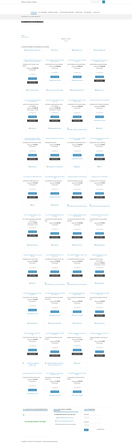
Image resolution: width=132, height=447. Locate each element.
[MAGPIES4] (94, 135)
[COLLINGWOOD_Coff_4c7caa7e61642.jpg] (49, 290)
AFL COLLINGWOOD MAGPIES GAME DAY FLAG (99, 294)
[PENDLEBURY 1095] (71, 57)
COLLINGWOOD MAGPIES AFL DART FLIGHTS (55, 334)
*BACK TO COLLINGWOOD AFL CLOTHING (32, 21)
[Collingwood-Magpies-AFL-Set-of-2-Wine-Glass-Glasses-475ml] (49, 370)
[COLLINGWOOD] (71, 330)
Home (29, 16)
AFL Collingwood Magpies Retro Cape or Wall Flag (99, 139)
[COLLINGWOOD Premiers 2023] (27, 57)
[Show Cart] (108, 2)
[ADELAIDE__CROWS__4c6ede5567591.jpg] (71, 135)
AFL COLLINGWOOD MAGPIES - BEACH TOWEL (77, 294)
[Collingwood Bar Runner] (49, 135)
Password (86, 422)
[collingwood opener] (27, 252)
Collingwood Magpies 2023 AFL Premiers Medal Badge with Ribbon (32, 139)
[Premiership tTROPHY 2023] (71, 97)
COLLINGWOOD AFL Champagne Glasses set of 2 (54, 374)
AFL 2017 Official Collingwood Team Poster (32, 215)
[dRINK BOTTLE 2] (94, 97)
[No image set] (49, 252)
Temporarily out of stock (55, 80)
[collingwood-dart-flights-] (49, 330)
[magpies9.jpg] (27, 173)
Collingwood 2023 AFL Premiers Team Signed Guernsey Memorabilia (32, 61)
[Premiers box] (27, 135)
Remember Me (100, 429)
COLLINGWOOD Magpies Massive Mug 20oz (54, 177)
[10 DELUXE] (49, 57)
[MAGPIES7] (27, 290)
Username (86, 414)
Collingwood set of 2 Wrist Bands (99, 176)
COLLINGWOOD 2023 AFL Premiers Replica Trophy (77, 101)
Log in (86, 429)
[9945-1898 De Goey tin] (27, 97)
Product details (37, 57)
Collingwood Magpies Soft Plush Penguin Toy (99, 255)
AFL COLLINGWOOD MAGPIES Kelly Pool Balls (55, 215)
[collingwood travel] (71, 252)
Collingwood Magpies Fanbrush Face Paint (77, 334)
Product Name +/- (25, 37)
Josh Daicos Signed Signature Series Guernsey (55, 101)
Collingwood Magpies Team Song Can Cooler (99, 334)
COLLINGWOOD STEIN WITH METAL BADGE (77, 374)
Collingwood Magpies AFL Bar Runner (55, 138)
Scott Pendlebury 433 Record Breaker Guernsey (77, 61)
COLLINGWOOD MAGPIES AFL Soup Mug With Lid (32, 294)
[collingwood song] (94, 330)
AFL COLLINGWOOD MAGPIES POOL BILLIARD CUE (77, 215)
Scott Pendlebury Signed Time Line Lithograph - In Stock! (99, 61)
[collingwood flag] (94, 290)
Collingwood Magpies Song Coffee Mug (77, 176)
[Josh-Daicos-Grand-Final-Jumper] (49, 97)
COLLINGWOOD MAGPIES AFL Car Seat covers (55, 255)
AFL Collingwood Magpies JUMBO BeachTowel (77, 139)
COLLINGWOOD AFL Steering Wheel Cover (100, 215)
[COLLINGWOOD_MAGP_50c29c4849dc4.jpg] (71, 290)
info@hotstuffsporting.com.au (66, 417)
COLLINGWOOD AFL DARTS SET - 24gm (32, 334)
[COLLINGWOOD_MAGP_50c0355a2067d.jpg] (71, 212)
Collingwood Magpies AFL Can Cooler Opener (32, 255)
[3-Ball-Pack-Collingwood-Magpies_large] (27, 370)
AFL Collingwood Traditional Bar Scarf (32, 176)
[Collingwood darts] (27, 330)
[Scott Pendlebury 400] (94, 57)
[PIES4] (94, 173)
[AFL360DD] (71, 370)
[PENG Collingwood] (94, 252)
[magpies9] (71, 173)
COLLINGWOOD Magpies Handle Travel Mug (77, 255)
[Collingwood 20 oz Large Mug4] (49, 173)
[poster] (27, 212)
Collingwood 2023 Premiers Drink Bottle (99, 100)
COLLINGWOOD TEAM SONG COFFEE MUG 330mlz (55, 294)
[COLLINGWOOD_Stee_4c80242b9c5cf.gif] (94, 212)
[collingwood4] (49, 212)
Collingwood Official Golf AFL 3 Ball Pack (32, 373)
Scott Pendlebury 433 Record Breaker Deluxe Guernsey (55, 61)
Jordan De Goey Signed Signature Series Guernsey (32, 101)
